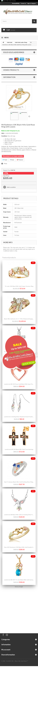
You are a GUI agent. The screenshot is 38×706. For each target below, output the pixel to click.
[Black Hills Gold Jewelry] (19, 1)
